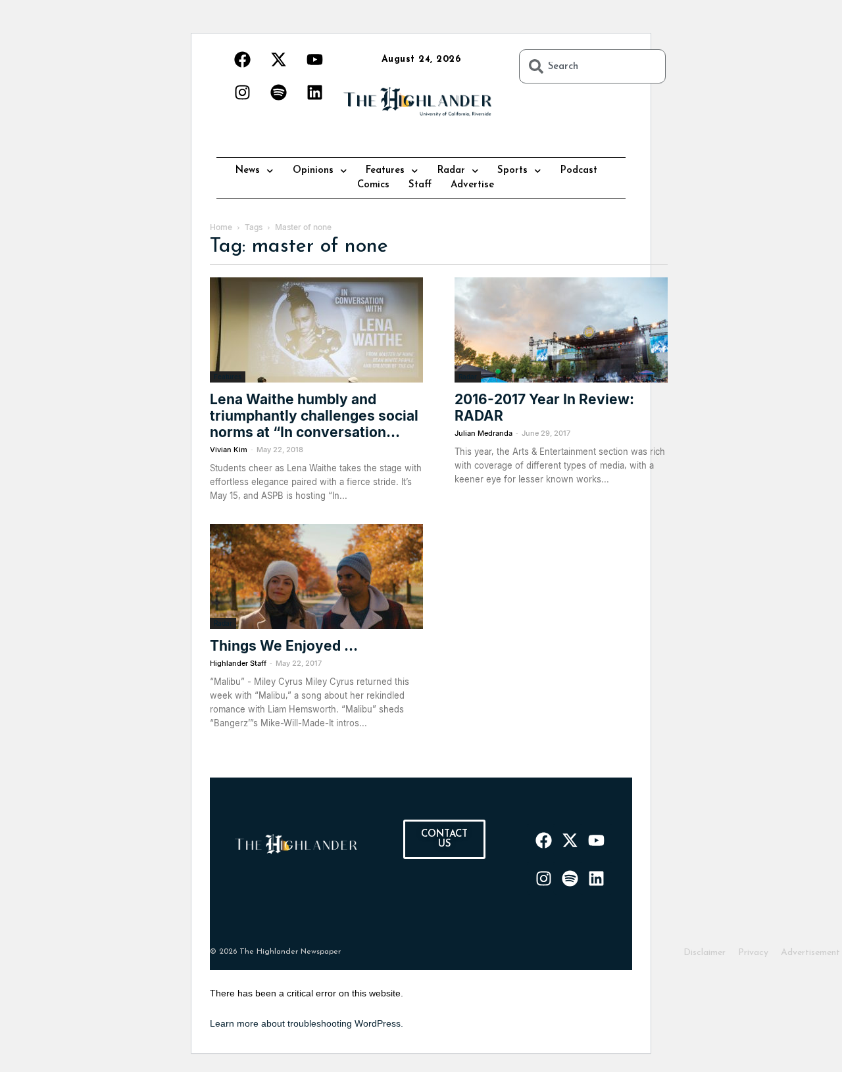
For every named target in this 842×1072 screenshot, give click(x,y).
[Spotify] (278, 92)
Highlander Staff (238, 663)
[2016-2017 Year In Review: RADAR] (561, 330)
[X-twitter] (278, 59)
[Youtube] (314, 59)
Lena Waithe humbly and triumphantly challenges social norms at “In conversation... (314, 415)
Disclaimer (704, 953)
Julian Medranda (483, 433)
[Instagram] (242, 92)
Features (385, 170)
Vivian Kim (228, 449)
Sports (512, 170)
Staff (420, 185)
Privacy (753, 953)
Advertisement (810, 953)
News (247, 170)
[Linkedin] (314, 92)
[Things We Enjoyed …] (316, 576)
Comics (373, 185)
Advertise (472, 185)
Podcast (578, 170)
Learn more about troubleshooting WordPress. (306, 1023)
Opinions (313, 170)
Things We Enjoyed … (284, 646)
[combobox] (592, 66)
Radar (451, 170)
